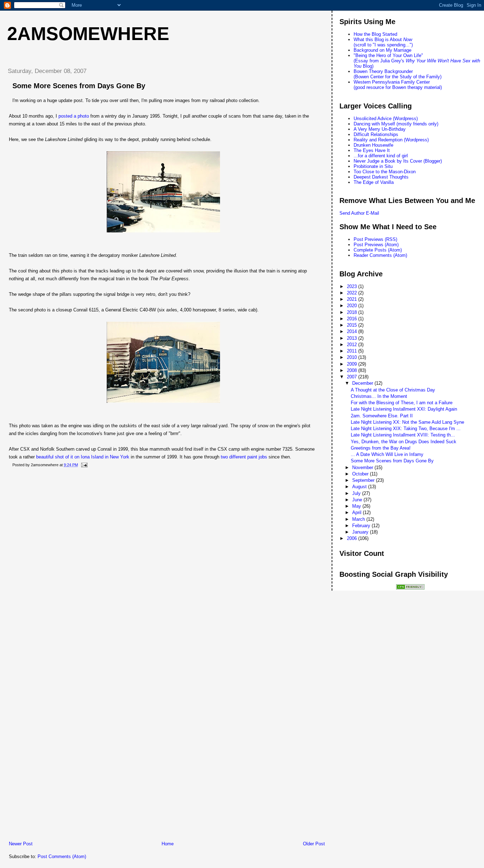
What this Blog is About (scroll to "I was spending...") (383, 42)
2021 (352, 299)
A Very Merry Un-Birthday (380, 129)
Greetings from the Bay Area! (381, 448)
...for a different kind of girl (381, 155)
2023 (352, 286)
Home (168, 843)
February (362, 525)
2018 (352, 312)
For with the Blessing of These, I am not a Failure (401, 402)
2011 (352, 351)
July (357, 493)
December (363, 383)
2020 (352, 305)
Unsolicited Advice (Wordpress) (386, 118)
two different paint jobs (244, 457)
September (364, 480)
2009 (352, 364)
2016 (352, 318)
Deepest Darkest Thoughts (381, 177)
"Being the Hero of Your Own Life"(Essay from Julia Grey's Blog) (417, 61)
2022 (352, 292)
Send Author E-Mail (359, 213)
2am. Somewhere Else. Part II (382, 415)
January (361, 532)
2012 (352, 344)
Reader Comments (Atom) (380, 255)
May (357, 506)
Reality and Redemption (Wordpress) (391, 139)
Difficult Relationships (376, 134)
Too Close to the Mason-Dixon (385, 171)
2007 (352, 376)
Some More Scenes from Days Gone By (78, 86)
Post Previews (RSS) (375, 239)
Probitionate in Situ (373, 166)
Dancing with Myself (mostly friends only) (396, 123)
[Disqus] (167, 564)
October (361, 474)
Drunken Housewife (373, 145)
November (363, 467)
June (358, 499)
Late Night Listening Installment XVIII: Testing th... (403, 435)
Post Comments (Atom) (62, 856)
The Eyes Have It (372, 150)
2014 (352, 331)
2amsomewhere (88, 33)
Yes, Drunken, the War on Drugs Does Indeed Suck (403, 441)
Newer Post (21, 843)
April (357, 512)
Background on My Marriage (382, 50)
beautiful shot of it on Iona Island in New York (82, 457)
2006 (352, 538)
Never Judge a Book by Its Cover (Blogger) (398, 161)
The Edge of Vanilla (374, 182)
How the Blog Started (375, 34)
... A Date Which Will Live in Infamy (387, 454)
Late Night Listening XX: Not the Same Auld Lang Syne (407, 422)
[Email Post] (83, 465)
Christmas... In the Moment (379, 396)
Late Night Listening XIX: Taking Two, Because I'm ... (406, 428)
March (359, 519)
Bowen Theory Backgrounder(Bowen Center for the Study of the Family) (397, 74)
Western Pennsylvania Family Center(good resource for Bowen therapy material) (398, 84)
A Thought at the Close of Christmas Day (393, 390)
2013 (352, 338)
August (360, 486)
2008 (352, 370)
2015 (352, 325)
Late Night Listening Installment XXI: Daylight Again (404, 409)
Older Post (314, 843)
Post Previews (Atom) (376, 244)
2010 (352, 357)
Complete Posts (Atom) (378, 250)
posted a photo (73, 116)
